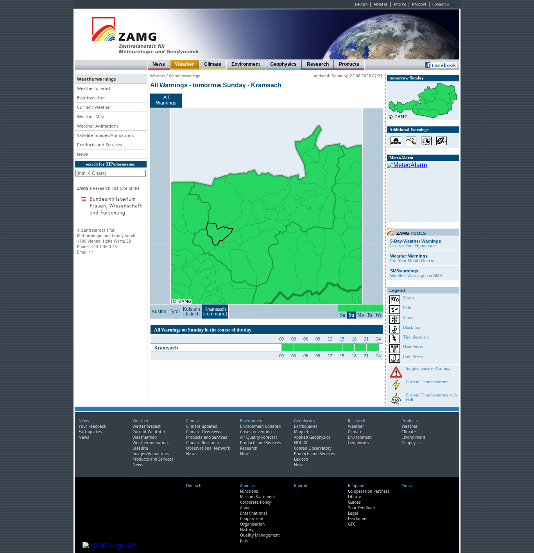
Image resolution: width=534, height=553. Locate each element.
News (158, 64)
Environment (245, 64)
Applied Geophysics (312, 437)
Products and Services (153, 459)
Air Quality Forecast (258, 437)
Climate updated (201, 426)
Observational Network (208, 448)
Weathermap (145, 437)
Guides (354, 502)
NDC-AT (301, 442)
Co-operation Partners (368, 491)
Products (349, 64)
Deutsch (361, 4)
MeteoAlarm (401, 157)
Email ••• (85, 252)
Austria (159, 311)
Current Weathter (149, 431)
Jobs (244, 540)
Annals (246, 507)
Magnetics (304, 431)
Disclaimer (358, 518)
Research (318, 64)
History (246, 529)
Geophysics (283, 64)
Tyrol (175, 311)
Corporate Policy (255, 502)
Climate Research (202, 442)
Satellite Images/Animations (151, 450)
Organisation (252, 524)
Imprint (400, 4)
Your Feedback (92, 426)
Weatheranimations (151, 442)
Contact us (440, 4)
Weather (184, 64)
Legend (397, 290)
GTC (351, 524)
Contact (408, 485)
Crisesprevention (256, 431)
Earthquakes (90, 431)
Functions (249, 491)
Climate (212, 64)
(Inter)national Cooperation (253, 515)
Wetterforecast (147, 426)
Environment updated (260, 426)
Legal (353, 513)
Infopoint (419, 4)
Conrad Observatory (313, 448)
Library (354, 496)
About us (380, 4)
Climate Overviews (203, 431)
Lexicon (301, 459)
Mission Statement (257, 496)
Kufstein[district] (191, 311)
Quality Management (260, 535)
